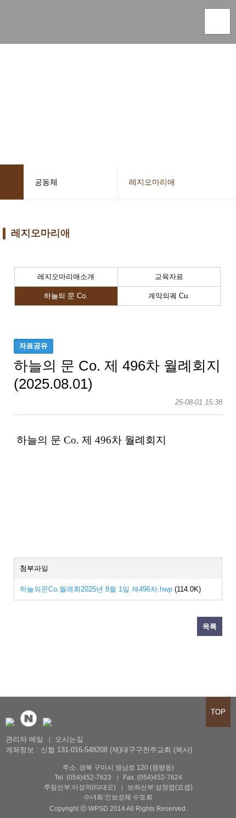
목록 (210, 626)
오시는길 (69, 739)
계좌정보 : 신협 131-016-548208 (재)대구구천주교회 (88, 750)
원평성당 (41, 24)
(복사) (182, 750)
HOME (12, 182)
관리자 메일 (24, 739)
